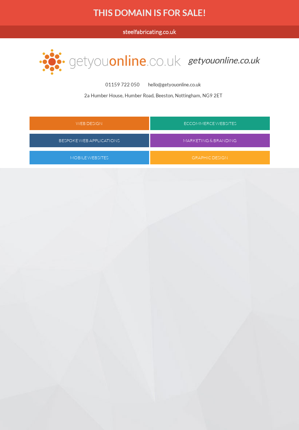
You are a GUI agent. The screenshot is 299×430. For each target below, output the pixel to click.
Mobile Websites (89, 157)
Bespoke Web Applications (89, 140)
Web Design (89, 123)
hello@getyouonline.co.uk (174, 84)
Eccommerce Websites (210, 123)
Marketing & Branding (210, 140)
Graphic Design (210, 157)
